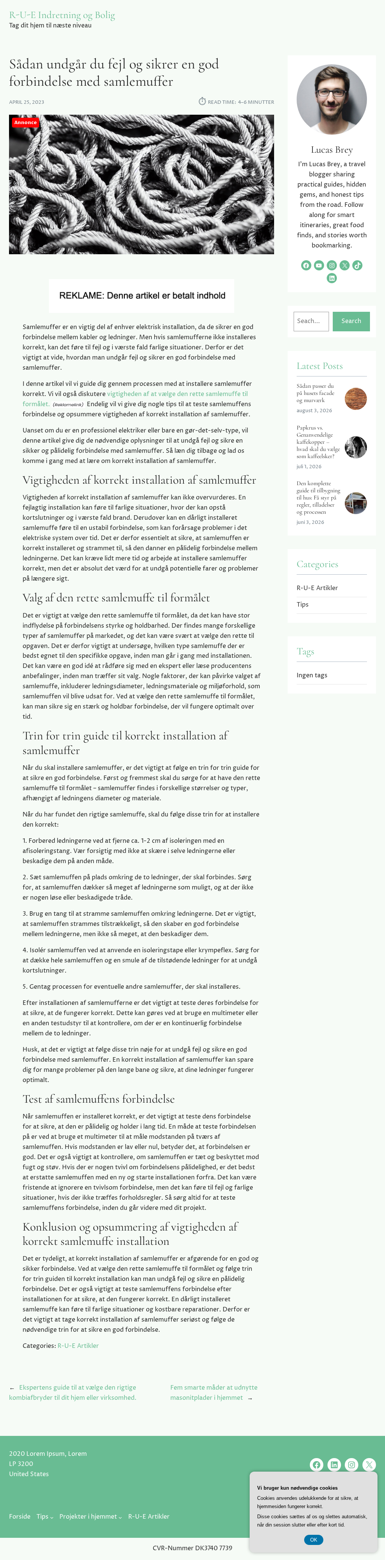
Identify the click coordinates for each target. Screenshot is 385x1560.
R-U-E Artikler (78, 1346)
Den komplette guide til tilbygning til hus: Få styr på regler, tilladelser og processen (318, 498)
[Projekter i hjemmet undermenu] (120, 1517)
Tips (303, 605)
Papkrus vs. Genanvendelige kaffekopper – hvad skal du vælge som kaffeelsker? (318, 442)
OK (313, 1540)
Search (351, 321)
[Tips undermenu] (52, 1517)
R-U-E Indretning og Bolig (62, 15)
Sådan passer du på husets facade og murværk (315, 393)
